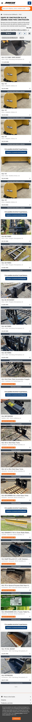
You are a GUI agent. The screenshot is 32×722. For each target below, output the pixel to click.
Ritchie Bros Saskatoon (16, 386)
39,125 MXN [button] (5, 241)
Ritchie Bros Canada (16, 450)
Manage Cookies (19, 713)
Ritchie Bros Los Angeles (16, 423)
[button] (8, 33)
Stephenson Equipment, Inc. (16, 65)
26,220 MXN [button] (5, 331)
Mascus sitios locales (9, 696)
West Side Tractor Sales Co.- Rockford (16, 181)
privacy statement (6, 714)
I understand (16, 718)
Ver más (28, 27)
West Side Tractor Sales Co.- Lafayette (16, 91)
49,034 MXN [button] (5, 357)
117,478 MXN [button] (5, 62)
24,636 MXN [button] (5, 653)
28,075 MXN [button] (5, 680)
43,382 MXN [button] (5, 267)
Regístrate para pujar (7, 384)
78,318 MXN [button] (5, 88)
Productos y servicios (7, 703)
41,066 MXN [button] (5, 304)
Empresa (3, 700)
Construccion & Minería (10, 14)
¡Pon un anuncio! (29, 3)
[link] (16, 48)
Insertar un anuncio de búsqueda (16, 152)
